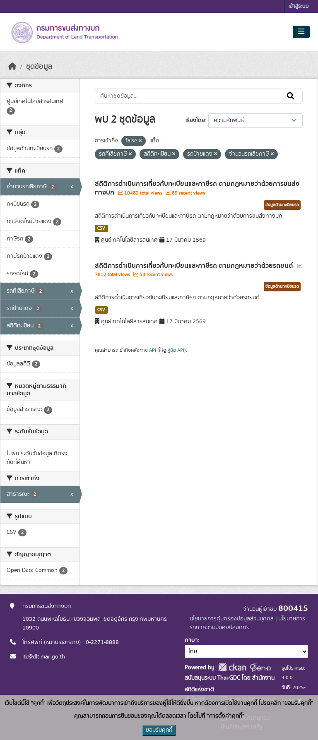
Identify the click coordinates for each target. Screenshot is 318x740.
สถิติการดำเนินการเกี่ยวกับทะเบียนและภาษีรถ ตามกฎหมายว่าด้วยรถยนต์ (195, 265)
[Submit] (291, 96)
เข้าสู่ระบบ (299, 6)
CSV (101, 228)
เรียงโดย (195, 120)
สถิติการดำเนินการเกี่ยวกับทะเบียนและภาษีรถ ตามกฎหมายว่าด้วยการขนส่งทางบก (197, 188)
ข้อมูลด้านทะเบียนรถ (282, 205)
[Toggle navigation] (301, 32)
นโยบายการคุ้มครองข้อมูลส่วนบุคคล (232, 619)
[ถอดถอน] (140, 141)
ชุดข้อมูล (39, 66)
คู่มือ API (175, 350)
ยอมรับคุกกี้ (159, 730)
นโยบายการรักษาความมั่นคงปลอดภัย (247, 623)
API (152, 350)
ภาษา (191, 640)
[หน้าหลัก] (12, 66)
